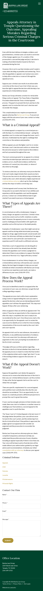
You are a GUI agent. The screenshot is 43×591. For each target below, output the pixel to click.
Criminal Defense (11, 457)
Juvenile (5, 475)
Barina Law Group (23, 115)
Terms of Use (6, 584)
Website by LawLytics (9, 587)
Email (4, 511)
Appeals (5, 463)
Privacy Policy (17, 584)
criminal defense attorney (11, 181)
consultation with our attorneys (13, 450)
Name (4, 494)
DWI (4, 467)
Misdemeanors (7, 479)
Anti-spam (27, 584)
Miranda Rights (7, 483)
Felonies (5, 471)
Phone (5, 503)
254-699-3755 (7, 570)
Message (5, 519)
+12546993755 (10, 11)
